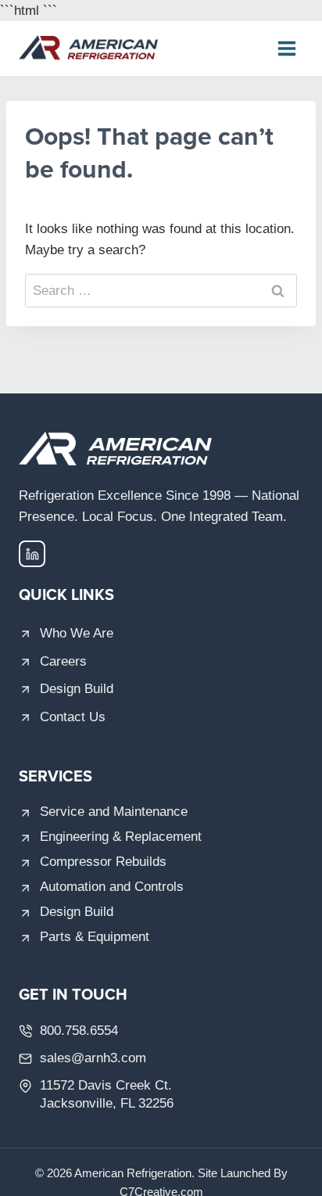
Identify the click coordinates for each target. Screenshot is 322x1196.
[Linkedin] (32, 554)
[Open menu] (286, 48)
